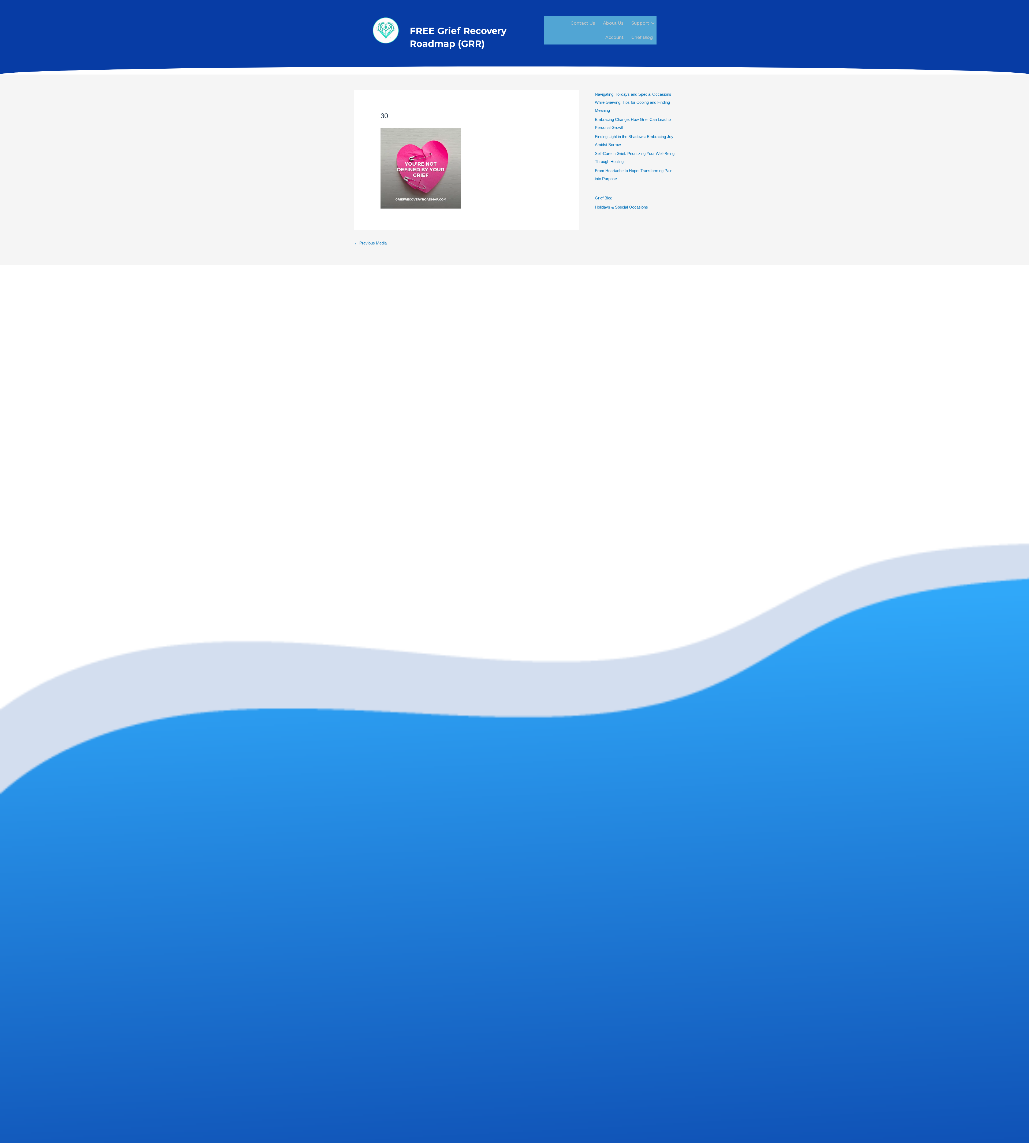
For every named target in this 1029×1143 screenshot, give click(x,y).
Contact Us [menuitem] (583, 23)
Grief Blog (603, 198)
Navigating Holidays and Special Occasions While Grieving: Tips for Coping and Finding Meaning (633, 102)
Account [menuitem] (614, 37)
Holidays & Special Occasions (621, 207)
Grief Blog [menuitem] (642, 37)
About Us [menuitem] (613, 23)
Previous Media (370, 243)
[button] (653, 23)
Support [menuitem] (640, 23)
